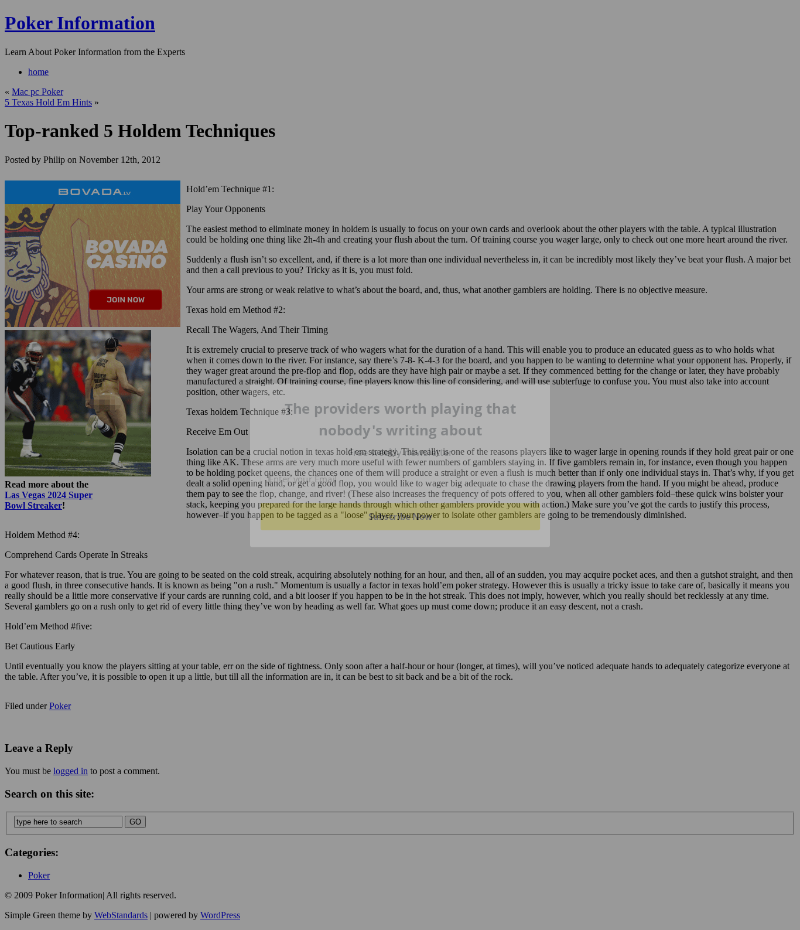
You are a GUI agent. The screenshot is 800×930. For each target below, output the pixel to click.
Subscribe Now (400, 516)
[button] (401, 419)
